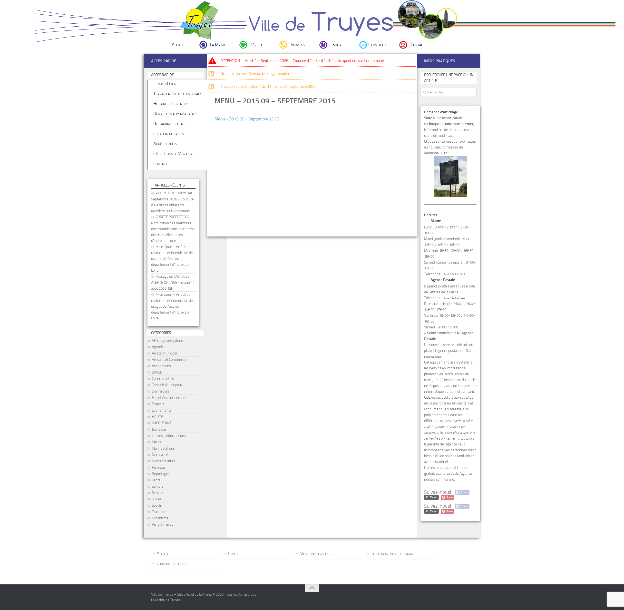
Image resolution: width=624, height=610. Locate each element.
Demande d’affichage (173, 563)
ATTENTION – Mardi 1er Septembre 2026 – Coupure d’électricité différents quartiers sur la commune (302, 60)
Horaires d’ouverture (171, 103)
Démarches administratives (175, 113)
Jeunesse (159, 429)
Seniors (157, 486)
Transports (160, 512)
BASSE (157, 372)
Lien (444, 153)
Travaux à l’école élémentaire (178, 93)
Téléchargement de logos (392, 553)
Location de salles (168, 133)
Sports (157, 505)
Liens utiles (377, 44)
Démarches (160, 391)
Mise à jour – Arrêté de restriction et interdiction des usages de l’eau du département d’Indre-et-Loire (173, 259)
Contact (418, 44)
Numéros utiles (163, 461)
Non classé (160, 455)
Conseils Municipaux (167, 385)
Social (337, 44)
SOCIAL (157, 499)
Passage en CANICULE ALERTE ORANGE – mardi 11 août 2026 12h (173, 282)
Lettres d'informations (169, 435)
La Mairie (218, 44)
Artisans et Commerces (169, 359)
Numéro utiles (165, 143)
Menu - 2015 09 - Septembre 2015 (246, 119)
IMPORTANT (161, 423)
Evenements (161, 410)
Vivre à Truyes (162, 524)
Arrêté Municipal (164, 353)
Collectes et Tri (163, 378)
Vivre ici (257, 44)
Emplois (158, 404)
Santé (156, 480)
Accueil (178, 44)
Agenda (158, 347)
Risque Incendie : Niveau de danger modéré (255, 73)
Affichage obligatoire (167, 340)
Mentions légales (314, 553)
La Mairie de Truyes (166, 600)
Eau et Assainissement (169, 397)
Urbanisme (160, 518)
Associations (161, 366)
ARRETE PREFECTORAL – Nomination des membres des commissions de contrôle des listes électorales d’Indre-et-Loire (173, 229)
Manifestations (163, 448)
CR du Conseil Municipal (173, 153)
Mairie (156, 442)
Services (298, 44)
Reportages (161, 474)
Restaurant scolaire (170, 123)
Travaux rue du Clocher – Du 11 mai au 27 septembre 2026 (269, 86)
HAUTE (157, 416)
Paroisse (158, 467)
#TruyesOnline (165, 83)
